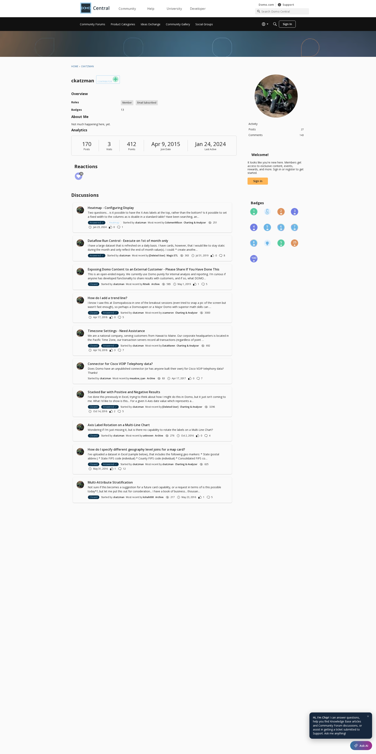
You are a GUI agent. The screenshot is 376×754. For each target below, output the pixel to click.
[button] (80, 210)
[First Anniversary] (254, 211)
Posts (87, 149)
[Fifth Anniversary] (267, 227)
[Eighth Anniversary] (254, 243)
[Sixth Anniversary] (281, 227)
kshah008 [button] (148, 497)
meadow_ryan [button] (137, 378)
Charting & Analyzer (195, 222)
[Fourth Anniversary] (254, 227)
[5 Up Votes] (281, 243)
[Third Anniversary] (294, 211)
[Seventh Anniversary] (294, 227)
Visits (109, 149)
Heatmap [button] (114, 222)
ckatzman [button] (140, 222)
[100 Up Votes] (254, 258)
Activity (253, 124)
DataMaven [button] (168, 345)
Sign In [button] (257, 181)
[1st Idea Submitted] (267, 243)
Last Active (210, 149)
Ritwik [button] (146, 284)
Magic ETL (172, 255)
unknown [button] (148, 435)
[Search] (274, 24)
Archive (155, 284)
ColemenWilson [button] (173, 222)
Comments (276, 135)
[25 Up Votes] (294, 243)
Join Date (166, 149)
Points (131, 149)
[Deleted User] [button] (157, 255)
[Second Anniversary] (281, 211)
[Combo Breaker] (267, 211)
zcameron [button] (168, 312)
